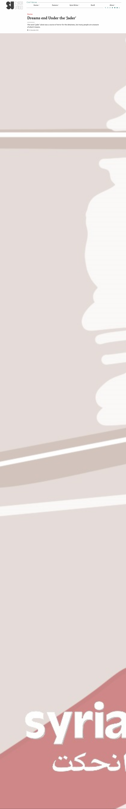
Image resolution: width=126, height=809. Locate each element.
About (112, 5)
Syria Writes (74, 5)
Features (55, 5)
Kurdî (93, 5)
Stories (36, 5)
